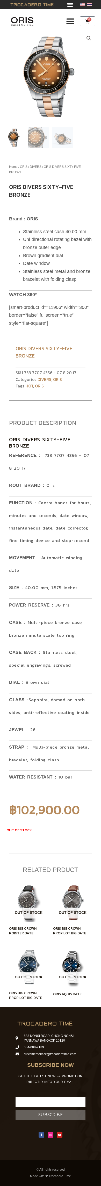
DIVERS (35, 167)
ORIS (23, 167)
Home (13, 167)
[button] (70, 4)
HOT (29, 386)
